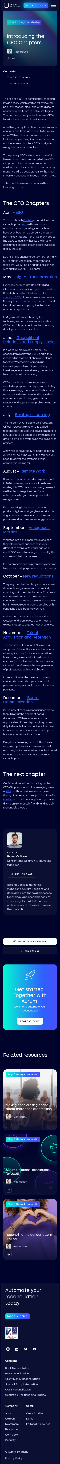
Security (10, 1439)
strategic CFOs (12, 297)
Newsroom (12, 1423)
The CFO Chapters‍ (18, 77)
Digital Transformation (36, 276)
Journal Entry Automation (21, 1384)
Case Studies (35, 1413)
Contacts (11, 1434)
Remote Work (32, 471)
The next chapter (17, 83)
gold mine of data (45, 289)
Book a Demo (35, 5)
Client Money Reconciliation (22, 1378)
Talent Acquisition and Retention (27, 634)
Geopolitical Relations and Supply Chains (29, 339)
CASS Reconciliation (18, 1389)
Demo (29, 1418)
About (9, 1413)
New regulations (38, 576)
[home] (12, 5)
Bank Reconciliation (17, 1368)
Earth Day (29, 220)
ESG (19, 212)
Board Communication (21, 699)
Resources (12, 1429)
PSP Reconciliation (17, 1373)
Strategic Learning (32, 414)
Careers (10, 1418)
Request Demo (30, 1021)
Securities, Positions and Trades (25, 1394)
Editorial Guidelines (38, 1423)
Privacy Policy (14, 1458)
